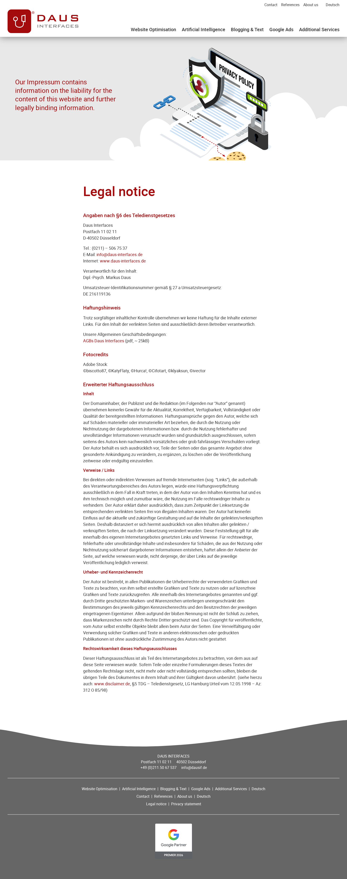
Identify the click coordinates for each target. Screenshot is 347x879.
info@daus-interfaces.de (120, 254)
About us (310, 4)
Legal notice (156, 803)
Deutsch (332, 4)
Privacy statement (186, 803)
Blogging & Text (247, 29)
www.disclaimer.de (112, 683)
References (290, 4)
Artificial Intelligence (203, 29)
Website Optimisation (153, 29)
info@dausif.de (194, 767)
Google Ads (281, 29)
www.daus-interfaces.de (123, 261)
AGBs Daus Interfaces (103, 340)
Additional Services (319, 29)
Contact (270, 4)
